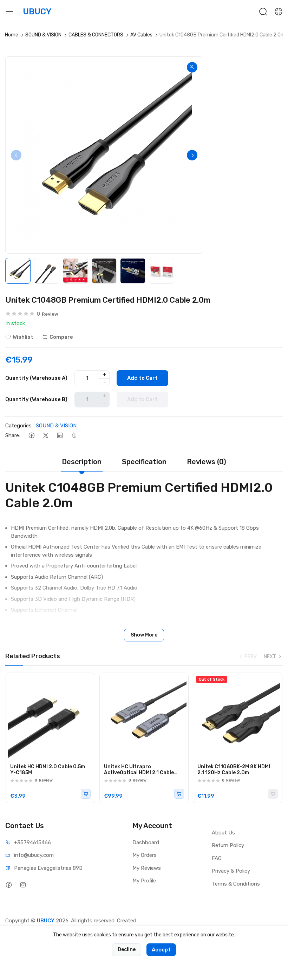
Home (11, 35)
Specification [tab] (144, 462)
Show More (144, 635)
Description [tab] (82, 462)
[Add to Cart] (86, 794)
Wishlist (23, 337)
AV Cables (141, 35)
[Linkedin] (59, 435)
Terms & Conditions (236, 884)
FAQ (217, 858)
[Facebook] (31, 435)
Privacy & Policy (231, 871)
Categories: (19, 425)
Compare (61, 337)
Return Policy (228, 845)
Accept (161, 950)
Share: (12, 435)
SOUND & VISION (43, 35)
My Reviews (146, 868)
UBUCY (45, 920)
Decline (127, 949)
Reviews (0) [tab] (206, 462)
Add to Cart (142, 378)
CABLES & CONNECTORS (95, 35)
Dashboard (145, 842)
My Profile (144, 881)
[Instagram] (23, 885)
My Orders (144, 855)
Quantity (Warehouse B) (36, 399)
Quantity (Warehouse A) (36, 378)
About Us (223, 833)
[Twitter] (45, 435)
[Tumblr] (73, 435)
